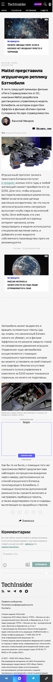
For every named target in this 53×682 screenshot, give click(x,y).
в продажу (8, 183)
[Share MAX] (19, 678)
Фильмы (17, 133)
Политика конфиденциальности (17, 605)
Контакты (6, 608)
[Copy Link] (46, 678)
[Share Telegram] (33, 678)
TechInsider (17, 4)
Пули (24, 133)
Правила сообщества (11, 602)
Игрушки (9, 133)
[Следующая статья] (26, 573)
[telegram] (14, 591)
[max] (26, 591)
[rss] (2, 591)
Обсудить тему (44, 128)
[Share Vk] (6, 678)
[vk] (8, 591)
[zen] (20, 591)
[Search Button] (45, 4)
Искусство (5, 63)
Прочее (14, 63)
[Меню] (3, 4)
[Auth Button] (50, 4)
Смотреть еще (26, 455)
